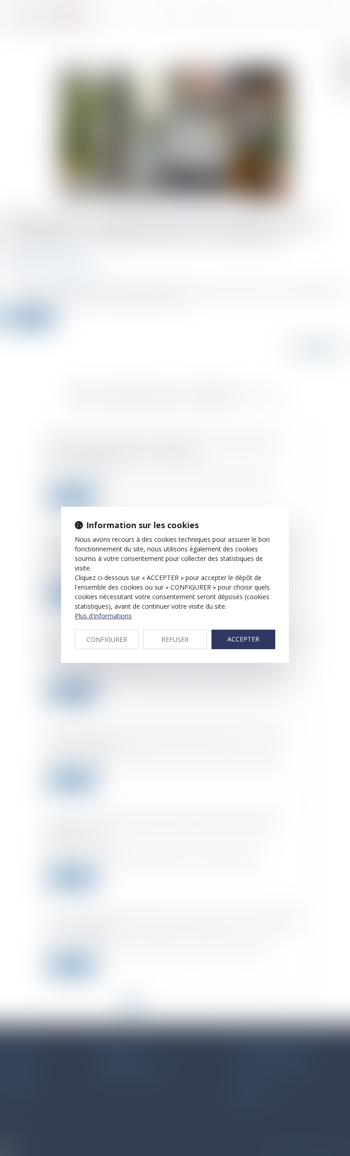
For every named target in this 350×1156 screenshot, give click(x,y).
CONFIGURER (107, 639)
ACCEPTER (243, 639)
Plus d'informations (103, 615)
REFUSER (175, 639)
